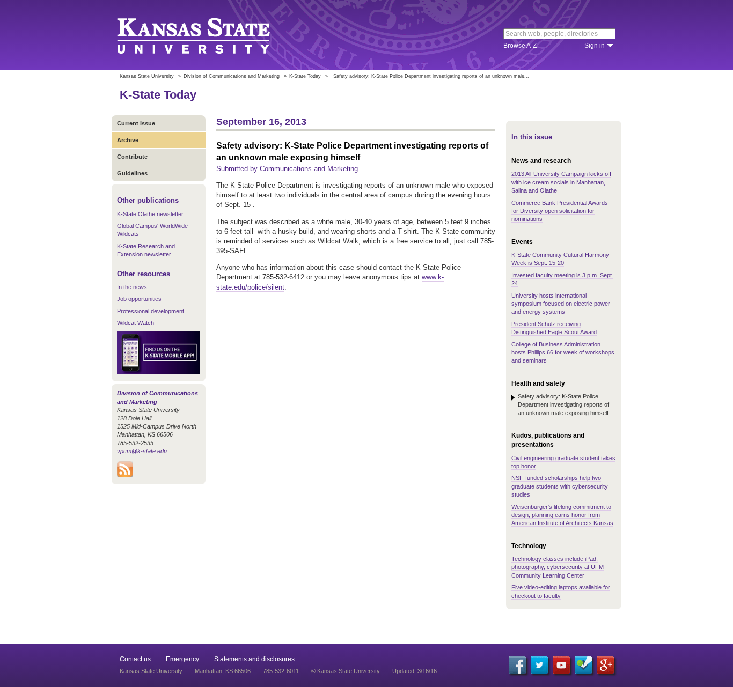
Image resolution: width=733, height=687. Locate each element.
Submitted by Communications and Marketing (287, 169)
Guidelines (132, 173)
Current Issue (136, 123)
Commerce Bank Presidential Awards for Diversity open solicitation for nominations (559, 211)
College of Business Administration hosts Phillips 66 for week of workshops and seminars (562, 352)
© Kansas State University (345, 671)
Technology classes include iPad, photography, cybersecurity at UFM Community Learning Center (557, 567)
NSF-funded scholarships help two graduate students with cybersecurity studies (559, 486)
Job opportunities (139, 299)
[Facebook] (517, 665)
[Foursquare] (583, 665)
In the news (132, 287)
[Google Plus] (605, 665)
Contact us (135, 659)
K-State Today (305, 76)
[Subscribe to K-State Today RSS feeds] (125, 474)
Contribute (132, 156)
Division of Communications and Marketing (232, 76)
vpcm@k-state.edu (142, 451)
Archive (127, 140)
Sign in (594, 45)
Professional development (150, 311)
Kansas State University (207, 35)
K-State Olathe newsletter (150, 214)
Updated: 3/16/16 (414, 671)
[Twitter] (539, 665)
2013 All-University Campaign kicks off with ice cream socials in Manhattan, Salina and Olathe (561, 182)
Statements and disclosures (254, 659)
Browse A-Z (520, 45)
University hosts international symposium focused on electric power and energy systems (560, 303)
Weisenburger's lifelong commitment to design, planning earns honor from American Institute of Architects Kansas (562, 515)
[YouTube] (561, 665)
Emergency (182, 659)
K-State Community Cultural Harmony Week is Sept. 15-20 (560, 259)
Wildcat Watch (135, 323)
